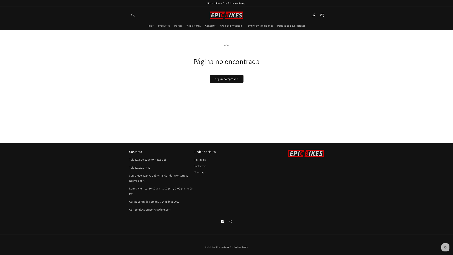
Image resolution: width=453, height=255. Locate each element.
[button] (133, 15)
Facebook (200, 159)
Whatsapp (200, 172)
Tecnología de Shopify (239, 247)
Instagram (200, 166)
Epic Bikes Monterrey (220, 247)
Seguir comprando (226, 79)
